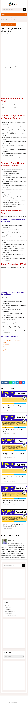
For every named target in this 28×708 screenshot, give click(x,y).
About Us (7, 605)
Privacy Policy (8, 613)
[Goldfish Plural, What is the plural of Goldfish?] (14, 421)
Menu (3, 14)
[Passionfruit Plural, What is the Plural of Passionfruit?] (14, 515)
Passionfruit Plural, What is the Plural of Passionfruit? (13, 525)
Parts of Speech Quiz (10, 611)
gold (4, 346)
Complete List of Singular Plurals (11, 340)
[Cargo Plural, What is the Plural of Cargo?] (14, 468)
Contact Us (8, 607)
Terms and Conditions (10, 615)
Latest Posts (8, 609)
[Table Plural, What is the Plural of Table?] (14, 444)
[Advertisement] (14, 50)
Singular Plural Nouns (9, 25)
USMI (3, 34)
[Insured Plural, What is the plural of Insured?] (14, 397)
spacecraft (6, 344)
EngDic (10, 702)
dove (4, 342)
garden (5, 350)
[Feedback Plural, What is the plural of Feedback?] (14, 492)
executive (5, 348)
